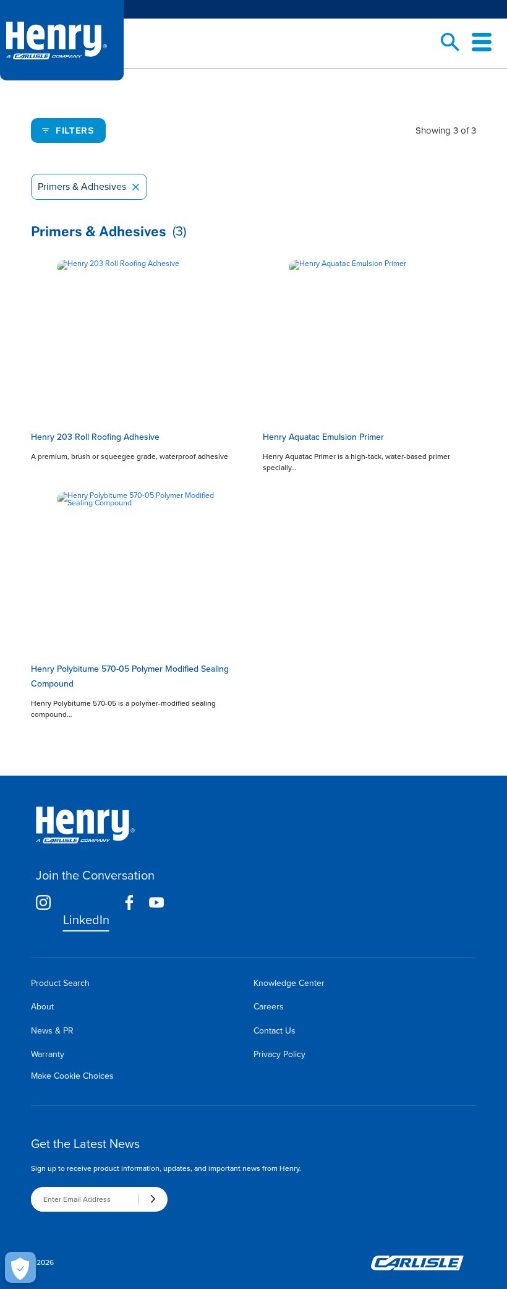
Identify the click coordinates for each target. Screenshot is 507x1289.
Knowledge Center (289, 983)
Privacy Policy (279, 1054)
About (42, 1006)
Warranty (47, 1054)
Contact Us (275, 1030)
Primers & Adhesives (89, 187)
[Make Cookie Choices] (20, 1267)
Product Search (60, 983)
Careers (269, 1006)
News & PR (52, 1030)
